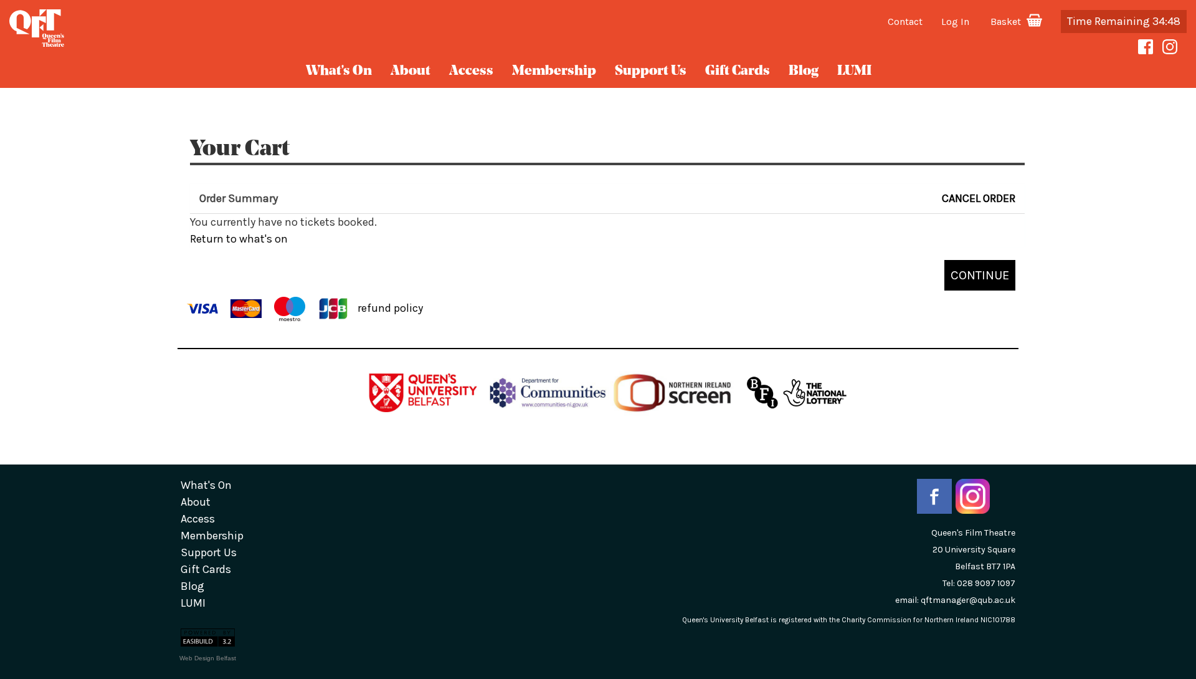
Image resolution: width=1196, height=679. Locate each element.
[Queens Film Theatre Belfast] (199, 28)
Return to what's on (239, 239)
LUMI (854, 71)
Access (471, 71)
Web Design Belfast (207, 658)
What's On (339, 71)
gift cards (737, 71)
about (410, 71)
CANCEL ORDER (978, 198)
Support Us (650, 71)
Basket (1006, 21)
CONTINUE (980, 274)
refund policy (390, 307)
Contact (905, 21)
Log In (955, 21)
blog (804, 71)
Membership (554, 71)
